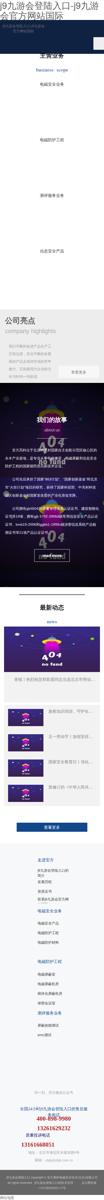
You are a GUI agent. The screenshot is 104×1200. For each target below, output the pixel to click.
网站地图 (7, 1197)
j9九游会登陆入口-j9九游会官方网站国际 (24, 28)
